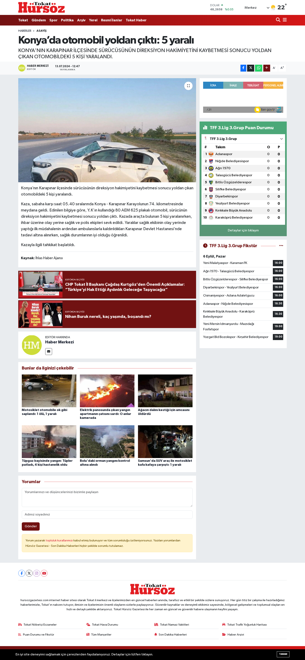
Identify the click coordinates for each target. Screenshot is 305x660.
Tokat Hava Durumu (105, 624)
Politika (67, 20)
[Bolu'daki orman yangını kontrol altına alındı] (107, 441)
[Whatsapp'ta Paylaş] (258, 68)
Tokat (23, 20)
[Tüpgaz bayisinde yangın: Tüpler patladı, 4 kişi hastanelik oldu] (49, 441)
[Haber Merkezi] (32, 345)
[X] (29, 573)
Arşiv (81, 20)
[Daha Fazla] (266, 68)
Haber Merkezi (59, 342)
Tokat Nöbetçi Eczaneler (40, 624)
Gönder (31, 526)
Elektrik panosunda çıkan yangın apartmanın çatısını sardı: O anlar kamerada (105, 413)
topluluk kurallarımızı (59, 540)
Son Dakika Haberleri (173, 634)
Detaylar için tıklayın (243, 230)
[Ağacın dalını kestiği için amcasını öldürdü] (165, 391)
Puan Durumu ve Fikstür (38, 634)
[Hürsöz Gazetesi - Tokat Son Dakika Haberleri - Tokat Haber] (41, 7)
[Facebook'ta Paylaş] (243, 68)
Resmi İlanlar (111, 20)
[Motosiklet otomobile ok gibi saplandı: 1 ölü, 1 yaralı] (49, 391)
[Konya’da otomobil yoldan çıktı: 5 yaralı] (107, 130)
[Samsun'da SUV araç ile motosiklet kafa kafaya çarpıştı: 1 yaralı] (165, 441)
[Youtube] (44, 573)
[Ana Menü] (284, 20)
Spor (53, 20)
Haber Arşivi (236, 634)
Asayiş (42, 30)
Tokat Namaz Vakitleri (174, 624)
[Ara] (278, 20)
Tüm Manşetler (101, 634)
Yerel (93, 20)
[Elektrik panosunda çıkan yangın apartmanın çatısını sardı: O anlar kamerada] (107, 391)
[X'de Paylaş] (250, 68)
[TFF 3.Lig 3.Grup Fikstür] (281, 246)
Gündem (39, 20)
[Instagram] (36, 573)
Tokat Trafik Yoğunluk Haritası (247, 624)
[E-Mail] (48, 351)
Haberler (24, 30)
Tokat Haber (136, 20)
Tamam (283, 654)
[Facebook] (21, 573)
